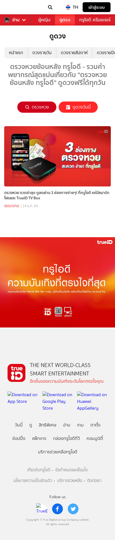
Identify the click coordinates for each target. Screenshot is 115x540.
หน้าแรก (16, 52)
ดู (30, 425)
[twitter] (73, 508)
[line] (41, 508)
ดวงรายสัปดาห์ (74, 52)
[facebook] (57, 508)
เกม (80, 425)
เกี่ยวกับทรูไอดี (38, 470)
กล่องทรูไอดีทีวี (66, 438)
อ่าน (16, 20)
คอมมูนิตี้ (95, 438)
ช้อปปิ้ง (18, 438)
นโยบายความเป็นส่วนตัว (32, 481)
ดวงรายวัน (42, 52)
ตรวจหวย (40, 107)
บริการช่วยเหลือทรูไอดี (57, 452)
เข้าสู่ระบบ (96, 7)
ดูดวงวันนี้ (82, 107)
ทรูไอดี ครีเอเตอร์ (95, 19)
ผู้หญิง (44, 19)
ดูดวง (64, 19)
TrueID (15, 7)
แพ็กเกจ (39, 438)
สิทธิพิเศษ (47, 425)
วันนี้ (19, 425)
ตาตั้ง (95, 425)
